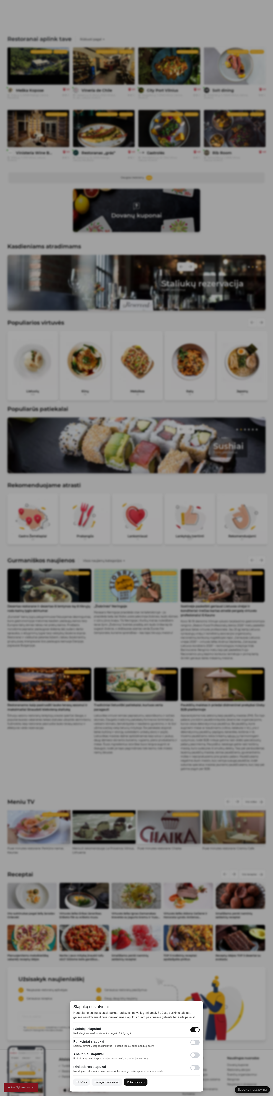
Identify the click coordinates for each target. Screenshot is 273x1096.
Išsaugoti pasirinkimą (107, 1082)
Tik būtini (81, 1082)
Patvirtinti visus (135, 1082)
